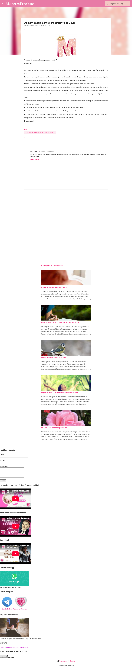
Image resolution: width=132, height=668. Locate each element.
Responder (34, 159)
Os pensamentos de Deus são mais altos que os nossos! (59, 392)
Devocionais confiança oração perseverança (40, 132)
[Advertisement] (66, 211)
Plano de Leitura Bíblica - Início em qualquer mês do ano (60, 322)
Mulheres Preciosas (20, 4)
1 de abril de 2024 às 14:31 (46, 151)
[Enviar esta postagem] (25, 130)
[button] (25, 29)
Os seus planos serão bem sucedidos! (53, 357)
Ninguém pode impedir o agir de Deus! (54, 428)
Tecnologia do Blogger (67, 661)
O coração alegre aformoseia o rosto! (54, 287)
